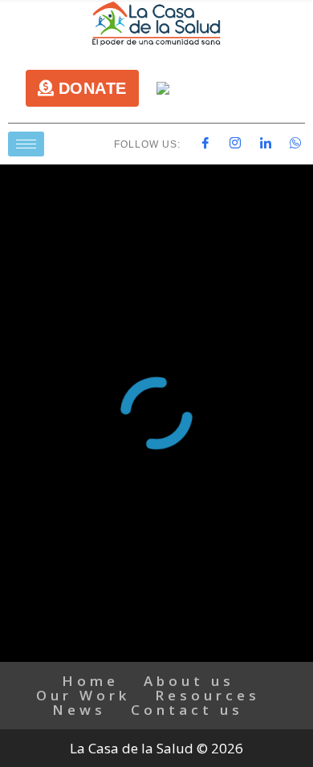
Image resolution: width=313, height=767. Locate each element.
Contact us (187, 709)
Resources (207, 695)
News (79, 709)
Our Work (83, 695)
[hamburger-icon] (26, 144)
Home (90, 681)
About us (189, 681)
